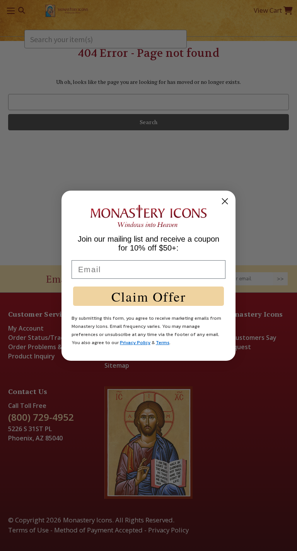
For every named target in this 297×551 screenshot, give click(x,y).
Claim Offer (148, 296)
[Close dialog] (225, 201)
